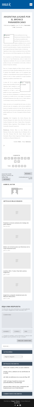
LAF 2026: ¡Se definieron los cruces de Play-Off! (16, 377)
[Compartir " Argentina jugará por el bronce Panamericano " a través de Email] (15, 161)
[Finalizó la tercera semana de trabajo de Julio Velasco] (17, 212)
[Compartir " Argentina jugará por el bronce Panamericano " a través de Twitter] (8, 158)
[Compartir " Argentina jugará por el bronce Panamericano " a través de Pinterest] (18, 158)
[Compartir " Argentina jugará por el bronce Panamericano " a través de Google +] (12, 158)
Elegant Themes (15, 401)
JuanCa (13, 25)
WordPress (17, 403)
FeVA (19, 141)
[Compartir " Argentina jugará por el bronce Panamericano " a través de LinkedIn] (22, 158)
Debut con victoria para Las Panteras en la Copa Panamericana (16, 247)
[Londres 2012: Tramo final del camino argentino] (17, 261)
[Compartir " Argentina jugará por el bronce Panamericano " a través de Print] (18, 161)
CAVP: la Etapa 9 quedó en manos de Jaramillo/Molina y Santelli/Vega (14, 381)
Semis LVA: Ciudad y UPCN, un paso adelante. (16, 367)
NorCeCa (28, 141)
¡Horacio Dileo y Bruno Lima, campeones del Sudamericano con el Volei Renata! (16, 387)
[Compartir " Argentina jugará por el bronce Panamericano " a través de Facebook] (5, 158)
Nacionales (27, 25)
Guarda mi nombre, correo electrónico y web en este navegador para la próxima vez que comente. (17, 336)
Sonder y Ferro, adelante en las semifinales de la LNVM (16, 372)
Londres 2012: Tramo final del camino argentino (15, 271)
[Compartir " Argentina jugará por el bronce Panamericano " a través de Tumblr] (15, 158)
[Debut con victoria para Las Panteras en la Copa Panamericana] (17, 237)
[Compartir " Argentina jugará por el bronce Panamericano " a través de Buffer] (25, 158)
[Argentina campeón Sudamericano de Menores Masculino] (17, 285)
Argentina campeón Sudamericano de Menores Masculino (15, 295)
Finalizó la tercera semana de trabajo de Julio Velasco (16, 223)
